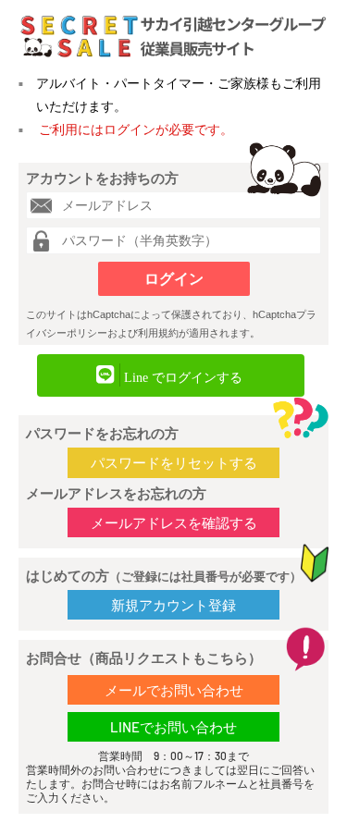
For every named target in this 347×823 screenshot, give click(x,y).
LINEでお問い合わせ (173, 727)
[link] (170, 375)
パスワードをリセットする (174, 462)
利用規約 (158, 332)
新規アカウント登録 (173, 604)
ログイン (174, 279)
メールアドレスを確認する (174, 522)
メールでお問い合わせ (174, 690)
